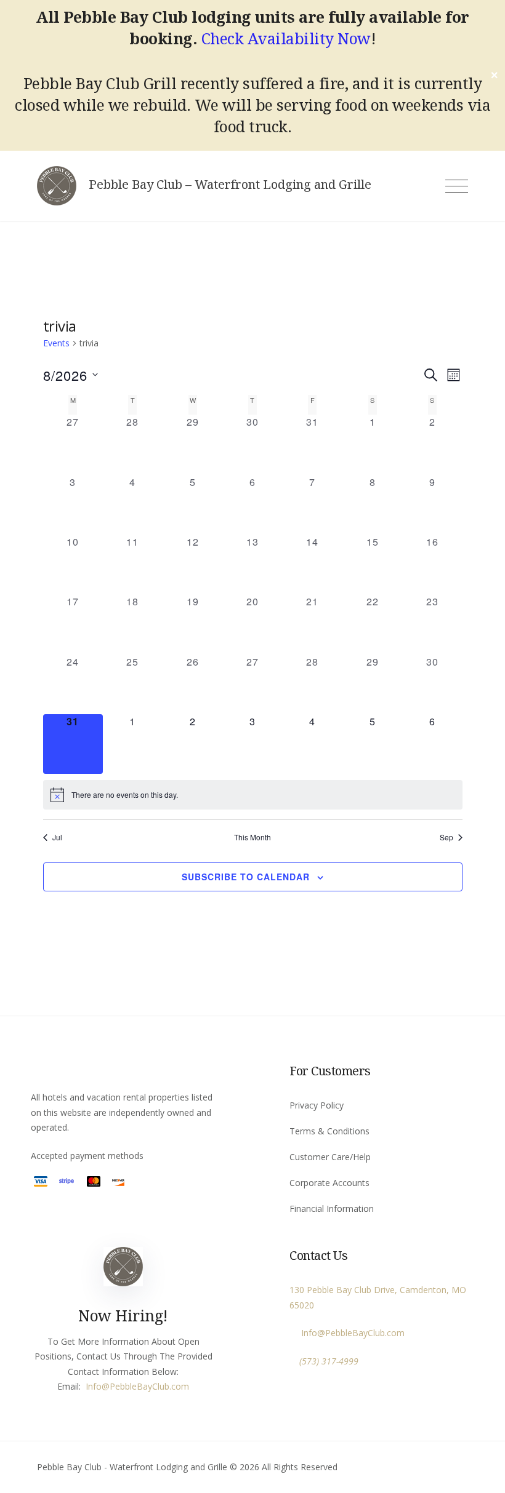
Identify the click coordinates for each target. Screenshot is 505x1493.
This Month (252, 837)
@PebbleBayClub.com (145, 1386)
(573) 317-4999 (328, 1361)
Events (56, 343)
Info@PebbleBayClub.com (350, 1333)
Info (94, 1386)
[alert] (253, 795)
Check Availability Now (286, 38)
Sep (446, 837)
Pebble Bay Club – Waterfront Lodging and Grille (230, 184)
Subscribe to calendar (246, 876)
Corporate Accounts (329, 1182)
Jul (57, 837)
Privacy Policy (316, 1105)
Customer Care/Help (330, 1157)
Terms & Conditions (329, 1131)
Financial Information (331, 1208)
